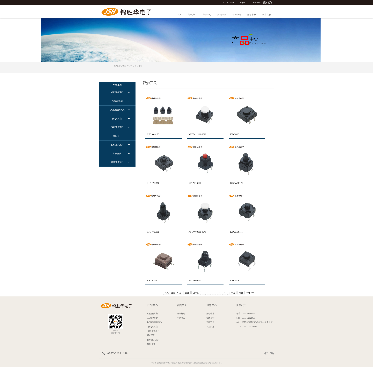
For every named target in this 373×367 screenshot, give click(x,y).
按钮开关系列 (117, 162)
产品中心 (207, 15)
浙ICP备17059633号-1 (213, 363)
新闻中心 (236, 15)
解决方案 (222, 15)
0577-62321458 (228, 2)
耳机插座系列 (117, 119)
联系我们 (266, 15)
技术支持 (210, 318)
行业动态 (181, 318)
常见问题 (210, 327)
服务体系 (210, 313)
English (243, 2)
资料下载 (210, 322)
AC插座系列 (117, 101)
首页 (179, 15)
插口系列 (117, 136)
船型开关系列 (117, 92)
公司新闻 (181, 313)
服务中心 (251, 15)
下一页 (232, 293)
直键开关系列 (117, 127)
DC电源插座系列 (117, 110)
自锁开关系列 (117, 145)
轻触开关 (138, 66)
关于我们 (192, 15)
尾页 (241, 293)
